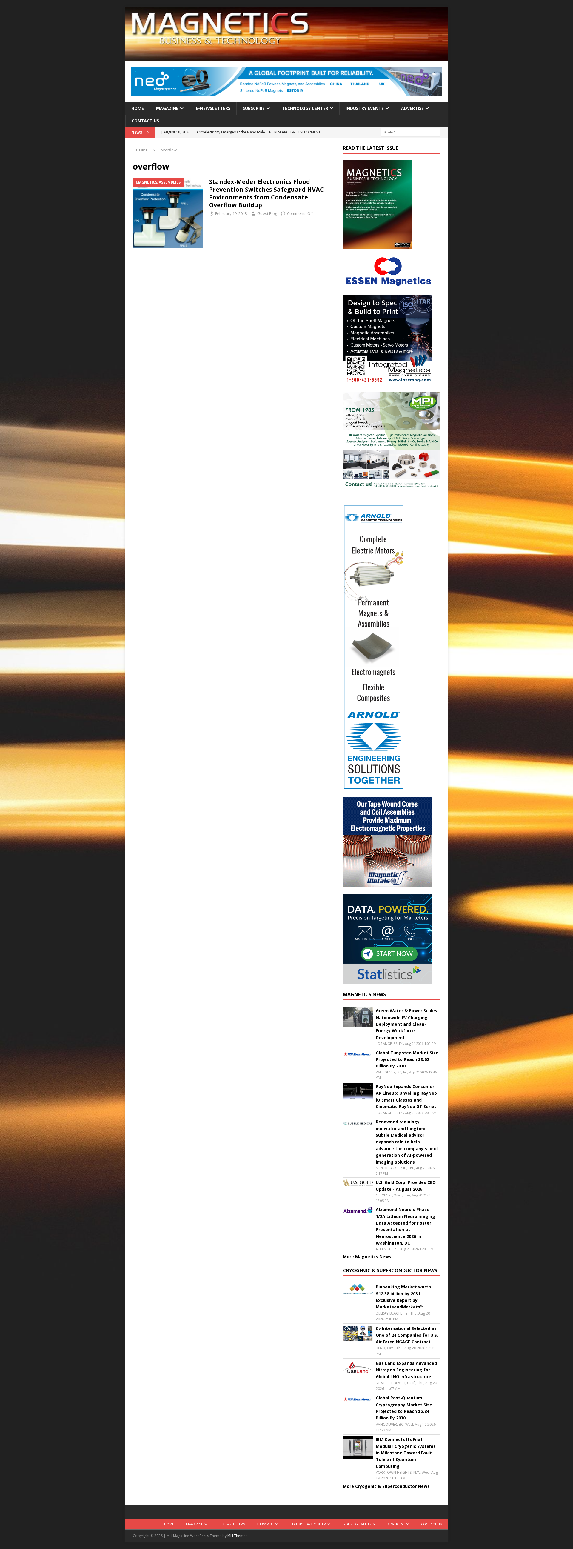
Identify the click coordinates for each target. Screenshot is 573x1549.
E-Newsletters (213, 108)
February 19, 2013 (231, 213)
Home (137, 108)
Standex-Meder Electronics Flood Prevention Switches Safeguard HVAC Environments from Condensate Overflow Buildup (266, 193)
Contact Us (145, 121)
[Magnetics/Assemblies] (168, 213)
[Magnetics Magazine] (286, 58)
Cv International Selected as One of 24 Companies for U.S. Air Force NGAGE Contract (407, 1335)
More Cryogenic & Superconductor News (386, 1486)
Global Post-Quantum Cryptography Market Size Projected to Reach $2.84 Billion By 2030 (404, 1408)
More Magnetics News (367, 1256)
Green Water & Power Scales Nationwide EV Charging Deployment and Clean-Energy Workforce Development (406, 1024)
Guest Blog (267, 213)
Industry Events (365, 108)
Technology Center (305, 108)
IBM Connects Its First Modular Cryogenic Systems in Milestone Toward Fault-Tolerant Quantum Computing (406, 1452)
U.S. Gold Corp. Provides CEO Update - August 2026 (406, 1185)
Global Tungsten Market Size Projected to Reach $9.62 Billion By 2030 (407, 1059)
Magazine (167, 108)
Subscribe (254, 108)
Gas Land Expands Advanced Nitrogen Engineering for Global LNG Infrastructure (406, 1369)
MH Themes (237, 1535)
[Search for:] (410, 132)
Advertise (412, 108)
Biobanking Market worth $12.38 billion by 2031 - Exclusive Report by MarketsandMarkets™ (403, 1297)
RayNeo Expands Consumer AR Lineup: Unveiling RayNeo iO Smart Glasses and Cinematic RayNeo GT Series (406, 1096)
